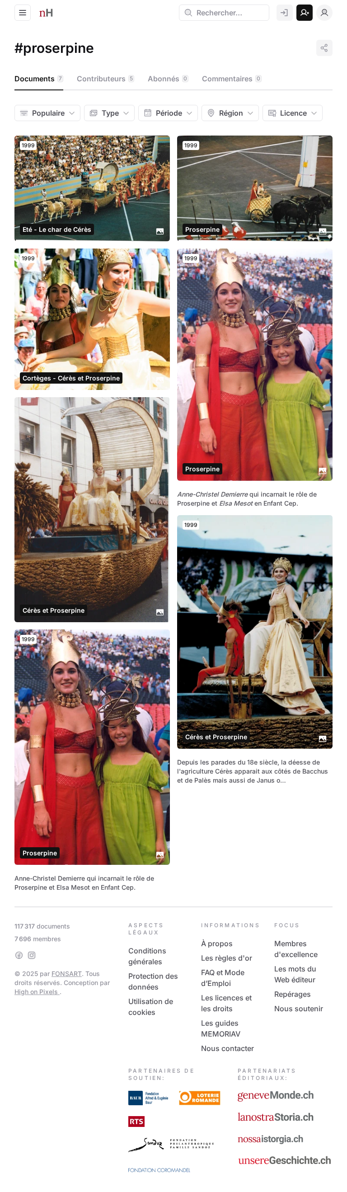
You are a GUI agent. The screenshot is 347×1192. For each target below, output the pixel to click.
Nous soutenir (298, 1008)
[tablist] (173, 79)
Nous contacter (227, 1048)
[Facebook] (18, 955)
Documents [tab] (38, 78)
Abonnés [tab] (167, 78)
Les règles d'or (226, 957)
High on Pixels (37, 991)
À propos (217, 943)
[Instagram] (31, 955)
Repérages (292, 994)
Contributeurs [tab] (105, 78)
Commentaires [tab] (231, 78)
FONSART (67, 973)
